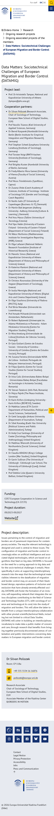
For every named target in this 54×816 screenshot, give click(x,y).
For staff (33, 2)
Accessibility (19, 762)
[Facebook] (27, 739)
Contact (17, 752)
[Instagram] (9, 739)
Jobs (15, 765)
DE (44, 2)
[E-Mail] (27, 730)
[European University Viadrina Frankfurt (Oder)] (14, 13)
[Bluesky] (36, 739)
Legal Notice (19, 755)
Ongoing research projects (20, 34)
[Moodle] (18, 730)
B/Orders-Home (10, 30)
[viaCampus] (9, 730)
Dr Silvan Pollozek (17, 111)
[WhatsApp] (36, 730)
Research (28, 30)
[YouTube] (44, 739)
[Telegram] (44, 730)
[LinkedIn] (18, 739)
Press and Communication (26, 768)
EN (41, 2)
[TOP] (51, 410)
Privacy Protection (22, 758)
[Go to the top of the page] (14, 772)
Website (10, 518)
